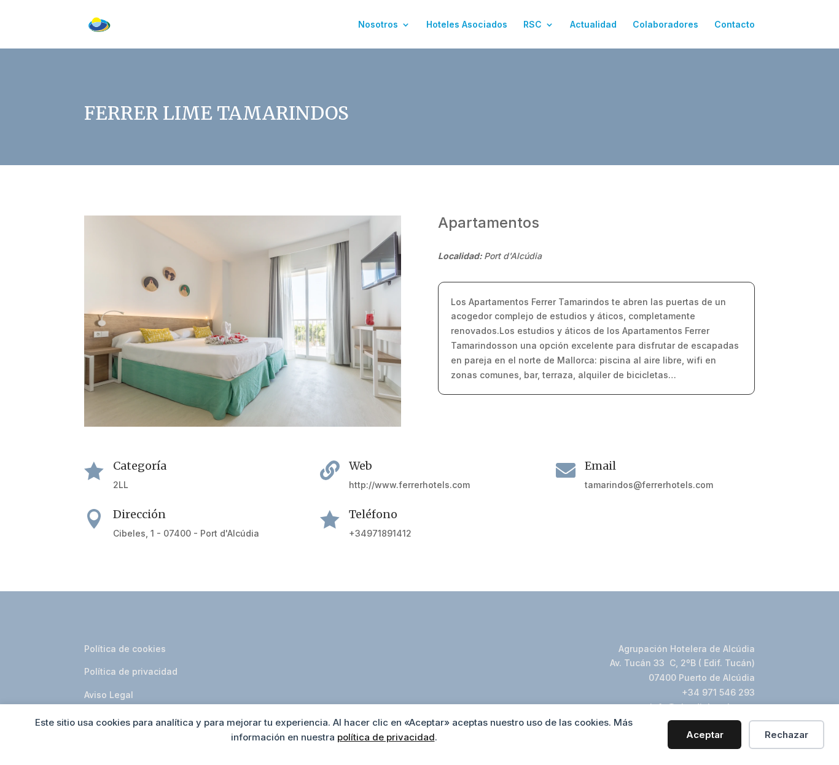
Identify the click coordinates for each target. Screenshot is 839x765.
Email (600, 466)
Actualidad (593, 24)
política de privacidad (386, 737)
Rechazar (786, 734)
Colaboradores (665, 24)
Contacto (734, 24)
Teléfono (373, 514)
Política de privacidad (131, 671)
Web (360, 466)
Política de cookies (125, 648)
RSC (532, 24)
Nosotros (378, 24)
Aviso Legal (108, 694)
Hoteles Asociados (466, 24)
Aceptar (705, 734)
